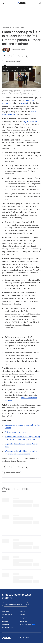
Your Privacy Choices (26, 624)
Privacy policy (24, 617)
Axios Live (22, 611)
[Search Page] (39, 3)
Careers (4, 617)
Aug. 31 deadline (29, 122)
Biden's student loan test (15, 432)
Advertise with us (7, 614)
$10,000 (23, 103)
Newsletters (5, 624)
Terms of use (23, 621)
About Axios (5, 611)
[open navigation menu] (3, 3)
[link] (4, 56)
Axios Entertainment (7, 627)
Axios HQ (22, 614)
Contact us (5, 621)
